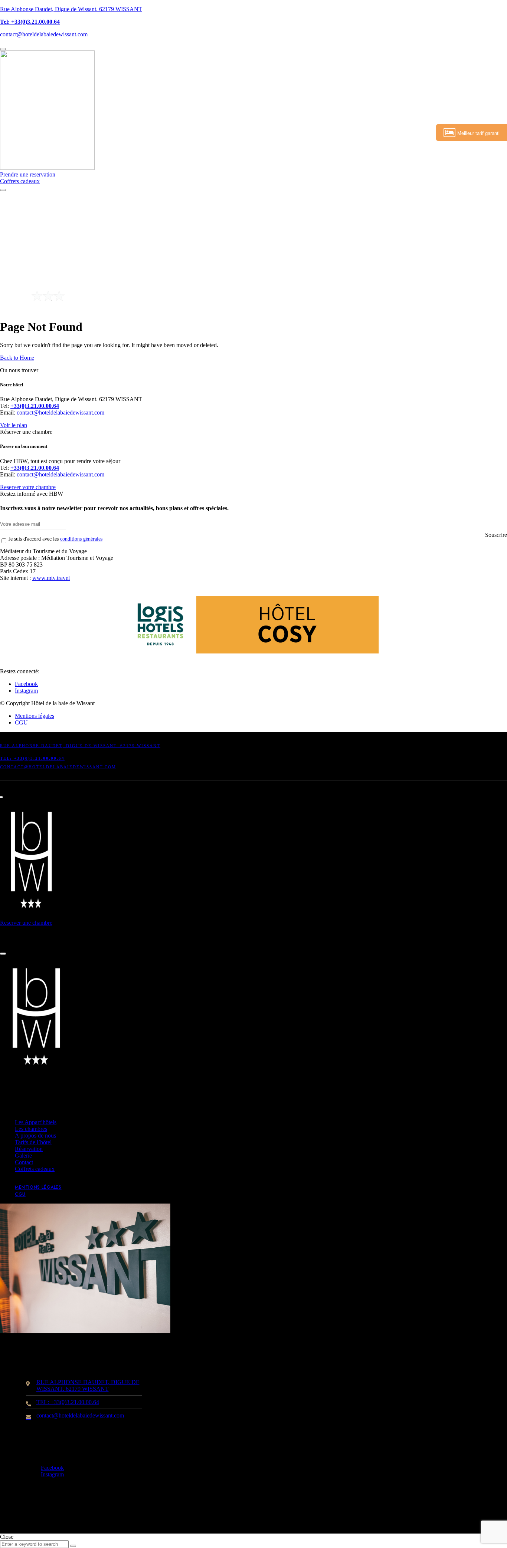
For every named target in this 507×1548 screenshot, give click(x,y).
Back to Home (17, 357)
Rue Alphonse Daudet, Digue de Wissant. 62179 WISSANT (71, 9)
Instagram (26, 690)
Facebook (26, 684)
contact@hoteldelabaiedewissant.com (44, 34)
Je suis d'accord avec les (55, 539)
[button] (27, 174)
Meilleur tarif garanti (478, 133)
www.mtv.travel (51, 578)
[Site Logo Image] (47, 168)
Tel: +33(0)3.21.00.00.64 (30, 22)
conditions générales (81, 539)
